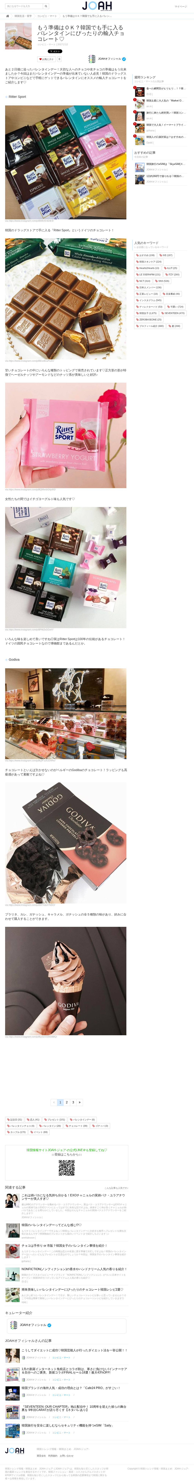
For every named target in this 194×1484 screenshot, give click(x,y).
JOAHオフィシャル (109, 58)
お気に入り (48, 59)
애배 (24, 1302)
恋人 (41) (34, 1119)
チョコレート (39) (77, 1126)
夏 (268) (175, 326)
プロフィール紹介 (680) (151, 326)
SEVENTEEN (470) (174, 313)
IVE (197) (167, 255)
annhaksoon (28, 1237)
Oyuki (149, 142)
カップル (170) (18, 1132)
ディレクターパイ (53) (150, 306)
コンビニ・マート (46, 44)
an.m (149, 106)
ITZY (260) (173, 274)
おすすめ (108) (147, 255)
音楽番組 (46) (172, 294)
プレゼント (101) (56, 1119)
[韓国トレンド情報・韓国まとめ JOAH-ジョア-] (97, 7)
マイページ (181, 6)
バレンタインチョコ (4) (22, 1126)
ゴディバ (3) (101, 1126)
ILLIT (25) (172, 268)
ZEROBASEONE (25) (150, 319)
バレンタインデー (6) (84, 1119)
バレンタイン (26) (51, 1126)
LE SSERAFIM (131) (149, 274)
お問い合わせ (67, 1455)
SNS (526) (163, 281)
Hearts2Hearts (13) (149, 268)
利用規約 (52, 1455)
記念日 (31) (16, 1119)
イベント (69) (40, 1132)
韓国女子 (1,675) (147, 313)
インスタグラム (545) (150, 300)
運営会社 (41, 1455)
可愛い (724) (176, 306)
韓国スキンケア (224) (150, 261)
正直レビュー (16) (148, 294)
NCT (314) (144, 281)
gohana (26, 1261)
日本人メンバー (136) (150, 287)
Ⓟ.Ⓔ (24, 1281)
